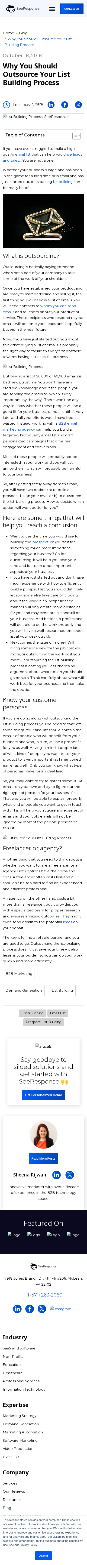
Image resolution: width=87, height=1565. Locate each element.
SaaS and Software (19, 1348)
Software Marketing (20, 1440)
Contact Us (72, 8)
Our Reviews (14, 1491)
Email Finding (33, 1013)
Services (10, 1483)
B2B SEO (11, 1457)
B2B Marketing (19, 973)
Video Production (18, 1448)
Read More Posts (43, 1158)
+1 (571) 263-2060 (43, 1295)
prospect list (43, 542)
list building (63, 181)
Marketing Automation (23, 1432)
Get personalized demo (43, 1095)
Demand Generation (24, 990)
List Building (62, 990)
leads (67, 922)
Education (12, 1364)
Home (8, 33)
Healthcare (13, 1373)
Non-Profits (13, 1356)
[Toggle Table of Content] (74, 136)
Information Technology (24, 1389)
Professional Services (21, 1381)
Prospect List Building (43, 1022)
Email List (58, 1013)
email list (22, 154)
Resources (12, 1499)
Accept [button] (43, 1556)
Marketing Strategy (19, 1416)
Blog (23, 33)
